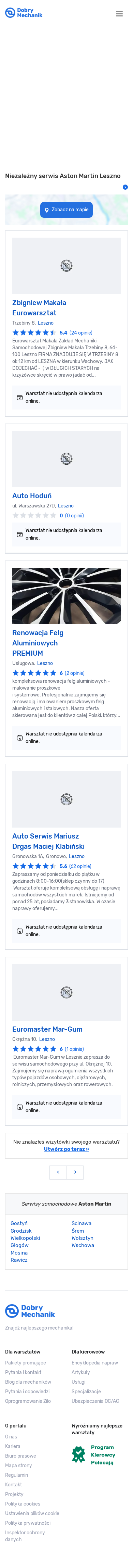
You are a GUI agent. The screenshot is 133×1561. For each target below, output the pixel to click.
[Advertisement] (66, 99)
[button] (33, 1513)
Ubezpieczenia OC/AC (95, 1401)
